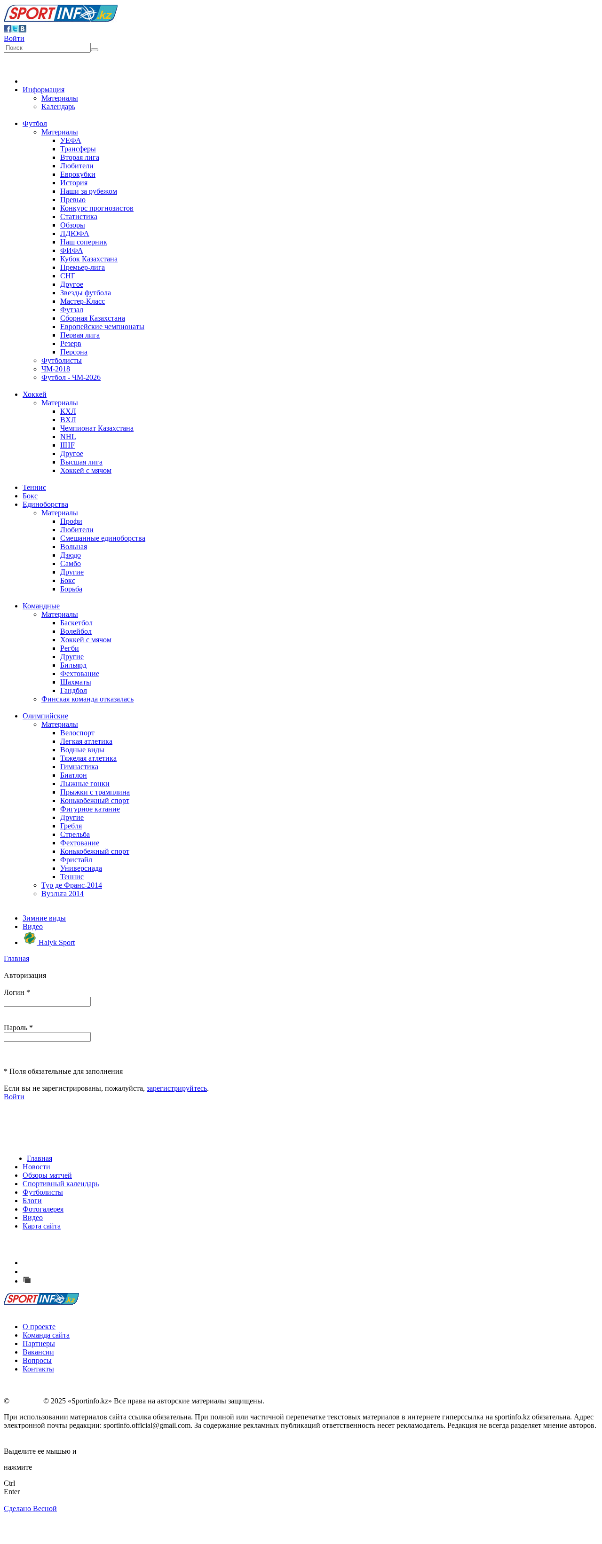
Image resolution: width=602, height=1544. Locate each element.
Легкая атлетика (86, 741)
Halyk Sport (56, 942)
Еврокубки (77, 174)
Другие (72, 572)
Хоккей (35, 394)
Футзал (71, 310)
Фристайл (76, 860)
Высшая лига (81, 462)
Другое (71, 284)
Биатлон (73, 775)
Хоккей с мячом (85, 470)
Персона (73, 352)
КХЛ (68, 411)
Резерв (70, 343)
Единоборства (45, 504)
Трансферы (78, 149)
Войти (14, 38)
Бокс (30, 496)
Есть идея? (52, 1263)
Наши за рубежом (88, 191)
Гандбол (73, 690)
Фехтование (79, 673)
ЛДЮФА (74, 233)
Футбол (35, 123)
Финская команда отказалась (87, 699)
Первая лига (80, 335)
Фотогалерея (43, 1209)
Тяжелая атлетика (88, 758)
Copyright (26, 1401)
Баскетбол (76, 623)
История (73, 183)
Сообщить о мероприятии (76, 1272)
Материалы (59, 98)
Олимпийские (45, 716)
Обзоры (72, 225)
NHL (68, 437)
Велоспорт (77, 733)
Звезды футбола (85, 293)
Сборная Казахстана (92, 318)
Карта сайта (42, 1226)
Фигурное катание (90, 809)
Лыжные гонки (85, 784)
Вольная (73, 547)
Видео (33, 926)
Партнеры (39, 1343)
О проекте (39, 1327)
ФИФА (71, 250)
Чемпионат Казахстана (97, 428)
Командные (41, 606)
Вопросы (37, 1360)
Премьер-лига (82, 267)
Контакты (38, 1369)
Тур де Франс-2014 (71, 885)
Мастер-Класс (82, 301)
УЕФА (70, 140)
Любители (77, 166)
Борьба (71, 589)
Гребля (71, 826)
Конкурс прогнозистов (97, 208)
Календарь (58, 106)
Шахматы (75, 682)
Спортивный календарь (61, 1184)
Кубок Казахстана (89, 259)
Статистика (78, 217)
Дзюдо (70, 555)
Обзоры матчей (47, 1175)
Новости (36, 1167)
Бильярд (73, 665)
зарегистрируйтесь (177, 1088)
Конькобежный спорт (94, 800)
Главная (16, 958)
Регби (69, 648)
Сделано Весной (30, 1508)
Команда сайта (46, 1335)
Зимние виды (44, 918)
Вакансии (38, 1352)
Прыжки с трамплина (95, 792)
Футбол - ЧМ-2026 (71, 377)
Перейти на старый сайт (72, 1281)
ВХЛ (68, 420)
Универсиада (81, 868)
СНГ (67, 276)
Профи (71, 521)
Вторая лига (79, 157)
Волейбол (76, 631)
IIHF (67, 445)
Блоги (32, 1201)
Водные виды (82, 750)
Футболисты (61, 360)
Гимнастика (79, 767)
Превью (73, 200)
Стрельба (75, 834)
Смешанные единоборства (102, 538)
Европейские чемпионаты (102, 327)
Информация (43, 90)
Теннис (34, 487)
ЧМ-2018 (55, 369)
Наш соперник (83, 242)
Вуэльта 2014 (62, 894)
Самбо (70, 563)
